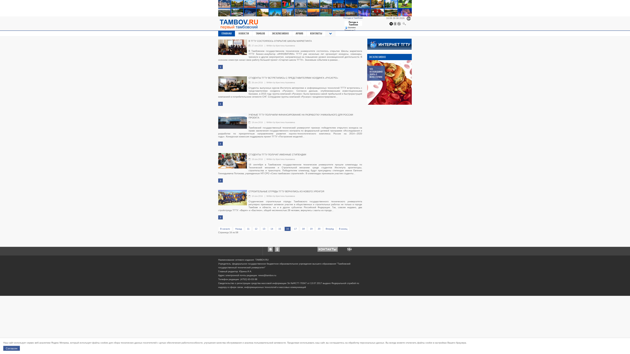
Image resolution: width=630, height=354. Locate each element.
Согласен (11, 348)
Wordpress (256, 291)
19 (311, 228)
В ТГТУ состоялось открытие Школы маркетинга (280, 41)
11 (248, 228)
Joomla (247, 291)
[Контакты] (327, 249)
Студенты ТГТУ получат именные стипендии (277, 154)
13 (264, 228)
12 (256, 228)
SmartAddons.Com (234, 291)
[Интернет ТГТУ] (389, 44)
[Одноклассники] (395, 23)
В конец (343, 228)
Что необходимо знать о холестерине (376, 73)
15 (279, 228)
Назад (238, 228)
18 (303, 228)
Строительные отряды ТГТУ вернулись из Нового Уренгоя (286, 191)
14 (272, 228)
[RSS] (399, 23)
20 (319, 228)
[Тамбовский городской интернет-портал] (238, 24)
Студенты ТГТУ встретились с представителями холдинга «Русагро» (293, 78)
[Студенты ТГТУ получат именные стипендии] (232, 160)
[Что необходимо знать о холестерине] (389, 82)
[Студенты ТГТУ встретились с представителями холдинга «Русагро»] (232, 83)
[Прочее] (330, 33)
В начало (225, 228)
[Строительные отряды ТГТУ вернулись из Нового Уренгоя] (232, 197)
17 (295, 228)
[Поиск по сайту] (404, 23)
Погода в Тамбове (353, 18)
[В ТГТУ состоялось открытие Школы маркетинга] (232, 47)
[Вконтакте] (391, 23)
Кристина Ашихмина (285, 46)
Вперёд (330, 228)
